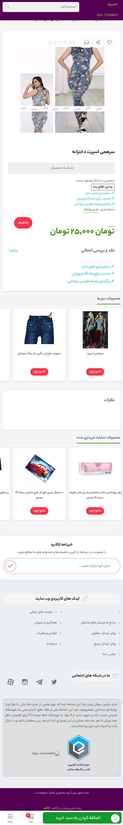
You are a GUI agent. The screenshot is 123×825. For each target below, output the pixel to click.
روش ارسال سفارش (103, 633)
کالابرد (46, 808)
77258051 (111, 15)
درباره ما (52, 643)
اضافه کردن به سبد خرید (77, 818)
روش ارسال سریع (105, 643)
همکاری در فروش (45, 622)
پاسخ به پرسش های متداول (98, 622)
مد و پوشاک (91, 209)
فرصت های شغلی (41, 612)
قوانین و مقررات (47, 633)
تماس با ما (109, 654)
